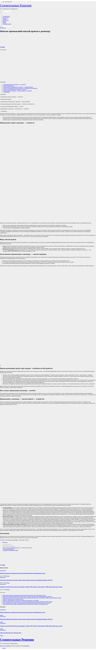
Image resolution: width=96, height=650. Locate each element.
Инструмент (6, 20)
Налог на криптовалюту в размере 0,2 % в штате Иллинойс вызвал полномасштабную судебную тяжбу (27, 601)
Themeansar (26, 645)
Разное (4, 21)
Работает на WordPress (5, 645)
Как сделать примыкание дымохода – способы (14, 89)
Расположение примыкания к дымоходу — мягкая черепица (18, 87)
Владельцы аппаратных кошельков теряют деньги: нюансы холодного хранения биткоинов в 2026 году (26, 580)
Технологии (6, 17)
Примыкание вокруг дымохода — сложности (14, 84)
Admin (3, 47)
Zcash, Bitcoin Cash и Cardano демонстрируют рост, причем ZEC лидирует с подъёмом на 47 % (25, 604)
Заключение (6, 92)
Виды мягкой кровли (8, 85)
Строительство (6, 16)
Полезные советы (7, 24)
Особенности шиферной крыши (10, 550)
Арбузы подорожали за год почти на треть (13, 599)
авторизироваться (13, 547)
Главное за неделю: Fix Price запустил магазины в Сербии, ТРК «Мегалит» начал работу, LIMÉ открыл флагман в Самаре (31, 586)
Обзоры (5, 18)
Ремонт (4, 22)
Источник (5, 542)
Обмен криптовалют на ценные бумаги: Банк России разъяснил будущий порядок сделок (22, 573)
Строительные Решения (15, 5)
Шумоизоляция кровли (8, 549)
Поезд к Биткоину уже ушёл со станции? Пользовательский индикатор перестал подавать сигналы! (27, 602)
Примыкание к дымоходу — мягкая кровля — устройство (17, 90)
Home (4, 648)
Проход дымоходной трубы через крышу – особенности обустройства (20, 88)
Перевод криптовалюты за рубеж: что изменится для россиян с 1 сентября (20, 600)
